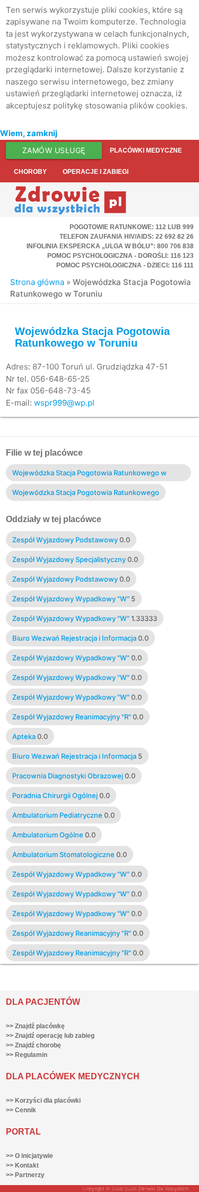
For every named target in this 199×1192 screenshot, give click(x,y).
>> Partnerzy (25, 1175)
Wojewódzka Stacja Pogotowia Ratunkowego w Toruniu (92, 337)
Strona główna (37, 282)
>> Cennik (21, 1110)
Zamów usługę (53, 150)
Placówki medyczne (146, 150)
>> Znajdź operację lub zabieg (50, 1035)
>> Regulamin (26, 1055)
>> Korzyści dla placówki (43, 1100)
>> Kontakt (22, 1165)
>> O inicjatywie (29, 1156)
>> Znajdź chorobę (33, 1045)
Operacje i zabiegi (95, 171)
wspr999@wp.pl (64, 403)
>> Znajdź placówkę (35, 1026)
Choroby (30, 171)
